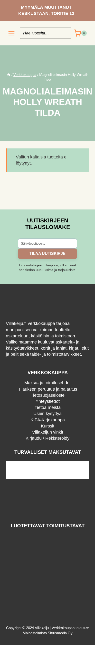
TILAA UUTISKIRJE (47, 253)
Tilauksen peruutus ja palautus (47, 389)
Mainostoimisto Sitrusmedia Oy (48, 633)
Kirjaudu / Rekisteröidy (47, 438)
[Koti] (8, 75)
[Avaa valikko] (11, 33)
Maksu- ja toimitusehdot (47, 382)
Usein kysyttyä (47, 413)
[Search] (65, 33)
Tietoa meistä (48, 407)
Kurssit (47, 426)
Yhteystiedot (48, 401)
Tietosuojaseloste (48, 395)
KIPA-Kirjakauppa (47, 419)
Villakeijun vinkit (47, 432)
